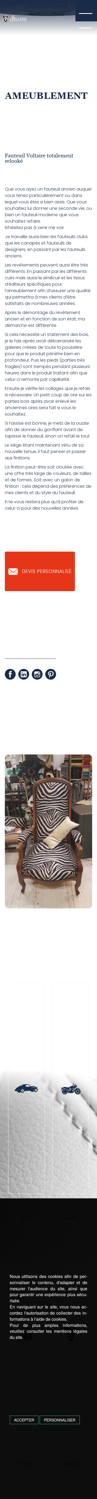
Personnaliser (59, 1420)
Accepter (24, 1420)
